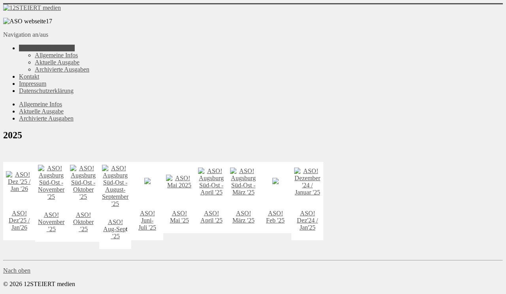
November (51, 222)
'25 (51, 229)
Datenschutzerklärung (46, 90)
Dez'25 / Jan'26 (19, 224)
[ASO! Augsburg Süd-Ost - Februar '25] (275, 182)
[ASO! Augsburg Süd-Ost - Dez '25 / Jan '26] (19, 188)
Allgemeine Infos (56, 55)
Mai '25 (179, 220)
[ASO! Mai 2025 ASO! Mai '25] (147, 182)
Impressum (32, 83)
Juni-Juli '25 (147, 224)
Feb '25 (275, 220)
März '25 (243, 220)
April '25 (211, 220)
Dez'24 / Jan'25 (307, 224)
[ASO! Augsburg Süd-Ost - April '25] (211, 192)
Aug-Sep (114, 229)
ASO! (19, 213)
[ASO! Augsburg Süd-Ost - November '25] (51, 196)
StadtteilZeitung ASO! (47, 48)
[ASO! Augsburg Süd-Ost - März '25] (243, 192)
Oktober (83, 222)
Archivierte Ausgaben (62, 69)
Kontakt (29, 76)
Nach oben (16, 270)
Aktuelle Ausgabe (57, 62)
